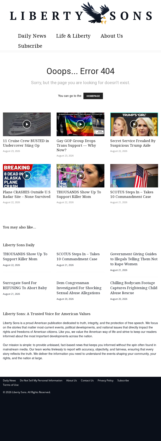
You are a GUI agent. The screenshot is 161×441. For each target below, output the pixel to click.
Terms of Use (11, 385)
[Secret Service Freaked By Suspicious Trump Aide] (134, 124)
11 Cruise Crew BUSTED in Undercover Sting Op (26, 143)
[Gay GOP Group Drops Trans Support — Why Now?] (80, 124)
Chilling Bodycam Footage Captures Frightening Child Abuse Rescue (133, 288)
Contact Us (87, 380)
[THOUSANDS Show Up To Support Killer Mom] (80, 176)
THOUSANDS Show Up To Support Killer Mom (79, 195)
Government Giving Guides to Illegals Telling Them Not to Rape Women (133, 259)
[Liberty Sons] (80, 15)
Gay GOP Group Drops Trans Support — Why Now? (76, 145)
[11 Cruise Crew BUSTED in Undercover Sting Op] (27, 124)
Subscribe (30, 46)
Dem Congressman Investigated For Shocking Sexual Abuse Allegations (79, 288)
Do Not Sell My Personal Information (41, 380)
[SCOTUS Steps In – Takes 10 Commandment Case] (134, 176)
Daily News (32, 36)
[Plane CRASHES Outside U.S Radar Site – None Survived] (27, 176)
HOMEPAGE (93, 95)
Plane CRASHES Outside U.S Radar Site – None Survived (27, 195)
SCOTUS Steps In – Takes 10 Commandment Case (131, 195)
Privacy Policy (105, 380)
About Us (112, 36)
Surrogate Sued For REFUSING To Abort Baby (25, 286)
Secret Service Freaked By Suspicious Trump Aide (133, 143)
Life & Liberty (73, 36)
